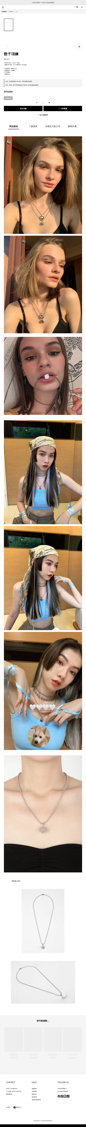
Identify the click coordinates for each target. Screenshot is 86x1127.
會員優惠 (34, 1091)
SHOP (11, 11)
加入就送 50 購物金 (63, 1091)
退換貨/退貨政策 (36, 1099)
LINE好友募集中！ (63, 1088)
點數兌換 (34, 1094)
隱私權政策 (9, 1094)
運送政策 (34, 1097)
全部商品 (4, 11)
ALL (17, 11)
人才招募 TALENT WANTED (14, 1091)
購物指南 (34, 1088)
